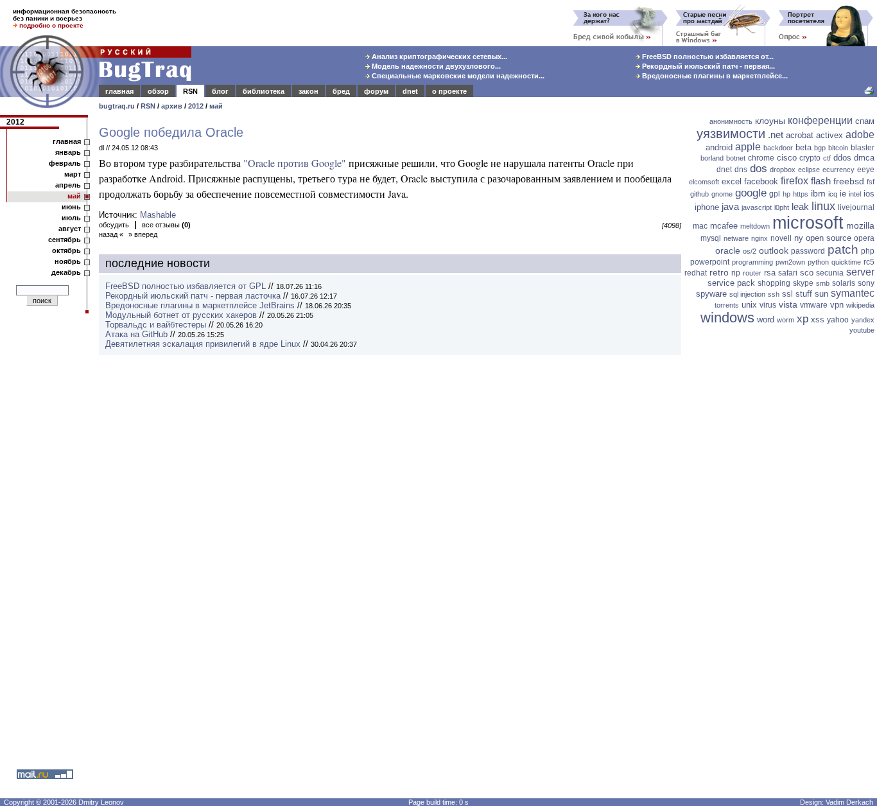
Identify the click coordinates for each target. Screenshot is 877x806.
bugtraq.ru (117, 106)
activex (829, 135)
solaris (843, 283)
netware (736, 238)
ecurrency (838, 169)
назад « (111, 234)
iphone (707, 207)
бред (341, 91)
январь (68, 152)
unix (749, 305)
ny (798, 238)
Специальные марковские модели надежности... (457, 76)
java (730, 206)
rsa (770, 272)
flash (821, 180)
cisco (787, 157)
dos (758, 168)
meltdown (755, 226)
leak (800, 206)
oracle (727, 250)
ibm (818, 193)
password (808, 251)
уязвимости (731, 134)
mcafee (724, 226)
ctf (827, 158)
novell (781, 238)
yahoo (838, 319)
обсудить (114, 225)
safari (787, 272)
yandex (862, 320)
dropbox (782, 169)
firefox (794, 180)
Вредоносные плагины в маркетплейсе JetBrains (200, 305)
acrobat (799, 135)
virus (768, 305)
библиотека (263, 91)
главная (119, 91)
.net (775, 134)
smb (822, 283)
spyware (711, 294)
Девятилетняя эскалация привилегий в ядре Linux (202, 344)
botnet (735, 158)
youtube (861, 330)
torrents (727, 305)
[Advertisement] (780, 536)
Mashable (158, 215)
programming (752, 262)
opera (864, 238)
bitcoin (838, 148)
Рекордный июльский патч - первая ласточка (193, 296)
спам (864, 121)
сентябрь (64, 239)
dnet (410, 91)
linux (823, 206)
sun (821, 294)
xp (802, 319)
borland (712, 158)
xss (817, 319)
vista (788, 304)
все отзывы (166, 225)
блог (220, 91)
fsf (870, 182)
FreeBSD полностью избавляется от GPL (185, 286)
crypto (810, 157)
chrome (761, 157)
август (69, 228)
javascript (757, 207)
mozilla (860, 225)
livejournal (856, 207)
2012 (196, 106)
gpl (774, 193)
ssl (787, 294)
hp (786, 194)
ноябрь (68, 261)
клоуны (770, 121)
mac (700, 226)
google (751, 193)
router (752, 273)
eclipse (809, 169)
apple (748, 146)
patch (843, 249)
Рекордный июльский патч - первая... (707, 66)
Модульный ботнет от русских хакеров (181, 315)
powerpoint (709, 262)
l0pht (781, 207)
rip (735, 272)
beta (803, 147)
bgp (820, 148)
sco (806, 272)
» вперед (142, 234)
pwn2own (790, 262)
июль (71, 218)
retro (719, 272)
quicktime (846, 262)
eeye (865, 169)
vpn (837, 305)
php (867, 251)
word (765, 319)
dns (740, 169)
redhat (695, 272)
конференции (820, 120)
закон (308, 91)
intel (855, 194)
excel (732, 181)
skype (803, 283)
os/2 (749, 251)
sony (866, 283)
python (818, 262)
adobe (860, 134)
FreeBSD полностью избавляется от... (707, 56)
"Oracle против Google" (294, 163)
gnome (722, 194)
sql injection (747, 294)
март (72, 174)
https (800, 194)
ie (843, 193)
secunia (830, 272)
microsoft (808, 222)
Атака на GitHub (136, 334)
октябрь (66, 250)
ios (869, 193)
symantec (852, 293)
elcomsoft (704, 182)
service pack (731, 283)
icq (832, 194)
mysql (710, 238)
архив (171, 106)
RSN (190, 91)
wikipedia (860, 305)
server (860, 272)
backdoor (778, 148)
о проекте (449, 91)
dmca (864, 157)
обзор (158, 91)
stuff (803, 294)
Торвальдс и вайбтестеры (155, 324)
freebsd (848, 181)
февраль (65, 163)
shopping (774, 283)
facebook (761, 181)
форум (376, 91)
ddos (842, 157)
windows (727, 318)
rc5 (869, 262)
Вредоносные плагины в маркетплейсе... (714, 76)
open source (828, 238)
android (719, 147)
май (216, 106)
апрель (68, 185)
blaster (862, 147)
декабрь (66, 272)
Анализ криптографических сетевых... (438, 56)
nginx (759, 238)
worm (785, 320)
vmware (814, 305)
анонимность (730, 121)
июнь (71, 207)
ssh (773, 294)
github (699, 194)
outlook (773, 250)
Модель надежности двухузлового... (435, 66)
